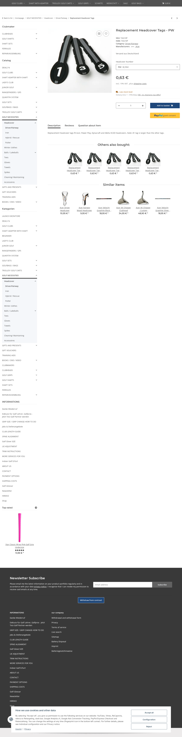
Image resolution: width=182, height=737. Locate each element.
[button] (19, 33)
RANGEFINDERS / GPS (11, 92)
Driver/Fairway (131, 43)
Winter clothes (10, 147)
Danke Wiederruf (9, 409)
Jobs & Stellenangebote (12, 426)
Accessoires (9, 182)
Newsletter (7, 491)
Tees (6, 157)
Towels (7, 167)
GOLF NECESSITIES (10, 117)
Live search (57, 632)
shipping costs (140, 83)
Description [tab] (54, 125)
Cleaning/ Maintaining (14, 177)
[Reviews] (19, 550)
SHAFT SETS (7, 43)
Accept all (149, 712)
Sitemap (55, 637)
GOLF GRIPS (7, 375)
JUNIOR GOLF (8, 87)
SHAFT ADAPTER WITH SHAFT (15, 77)
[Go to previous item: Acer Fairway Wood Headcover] (171, 18)
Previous (9, 535)
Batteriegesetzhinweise (62, 651)
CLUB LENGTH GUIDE (11, 431)
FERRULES (6, 48)
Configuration (149, 719)
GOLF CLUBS (7, 72)
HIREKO (5, 496)
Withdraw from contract (91, 600)
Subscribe (162, 584)
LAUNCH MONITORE (11, 216)
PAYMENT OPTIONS (10, 476)
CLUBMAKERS (8, 365)
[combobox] (148, 67)
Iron (7, 132)
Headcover (9, 122)
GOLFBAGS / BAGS (10, 107)
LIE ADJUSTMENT (9, 446)
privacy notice (40, 586)
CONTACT (6, 471)
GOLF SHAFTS (8, 38)
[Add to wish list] (106, 33)
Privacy (27, 729)
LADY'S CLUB (7, 82)
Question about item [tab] (89, 125)
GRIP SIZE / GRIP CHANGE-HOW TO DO (19, 421)
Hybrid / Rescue (12, 137)
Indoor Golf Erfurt (10, 461)
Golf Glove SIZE (8, 441)
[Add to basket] (50, 27)
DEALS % (6, 67)
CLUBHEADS (7, 33)
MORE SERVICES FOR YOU (13, 456)
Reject (149, 726)
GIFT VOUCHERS (9, 192)
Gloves (7, 162)
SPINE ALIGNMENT (10, 436)
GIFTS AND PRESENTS (11, 187)
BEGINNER (6, 236)
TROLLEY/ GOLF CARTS (12, 112)
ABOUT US (6, 466)
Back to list (8, 18)
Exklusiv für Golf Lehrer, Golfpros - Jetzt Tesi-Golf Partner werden (17, 415)
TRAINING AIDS (9, 197)
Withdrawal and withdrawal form (66, 618)
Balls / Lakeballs (11, 152)
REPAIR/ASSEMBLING (11, 53)
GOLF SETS (7, 102)
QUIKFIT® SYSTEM (10, 97)
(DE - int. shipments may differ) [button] (149, 95)
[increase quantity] (143, 105)
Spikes (7, 172)
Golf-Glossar (7, 486)
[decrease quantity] (119, 105)
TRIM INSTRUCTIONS (11, 451)
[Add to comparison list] (99, 33)
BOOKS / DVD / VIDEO (11, 202)
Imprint (18, 729)
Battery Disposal (59, 641)
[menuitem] (18, 3)
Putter (8, 142)
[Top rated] (36, 507)
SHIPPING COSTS (9, 481)
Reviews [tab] (69, 125)
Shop (4, 500)
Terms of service (59, 627)
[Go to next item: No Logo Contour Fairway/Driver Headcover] (177, 18)
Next (30, 535)
